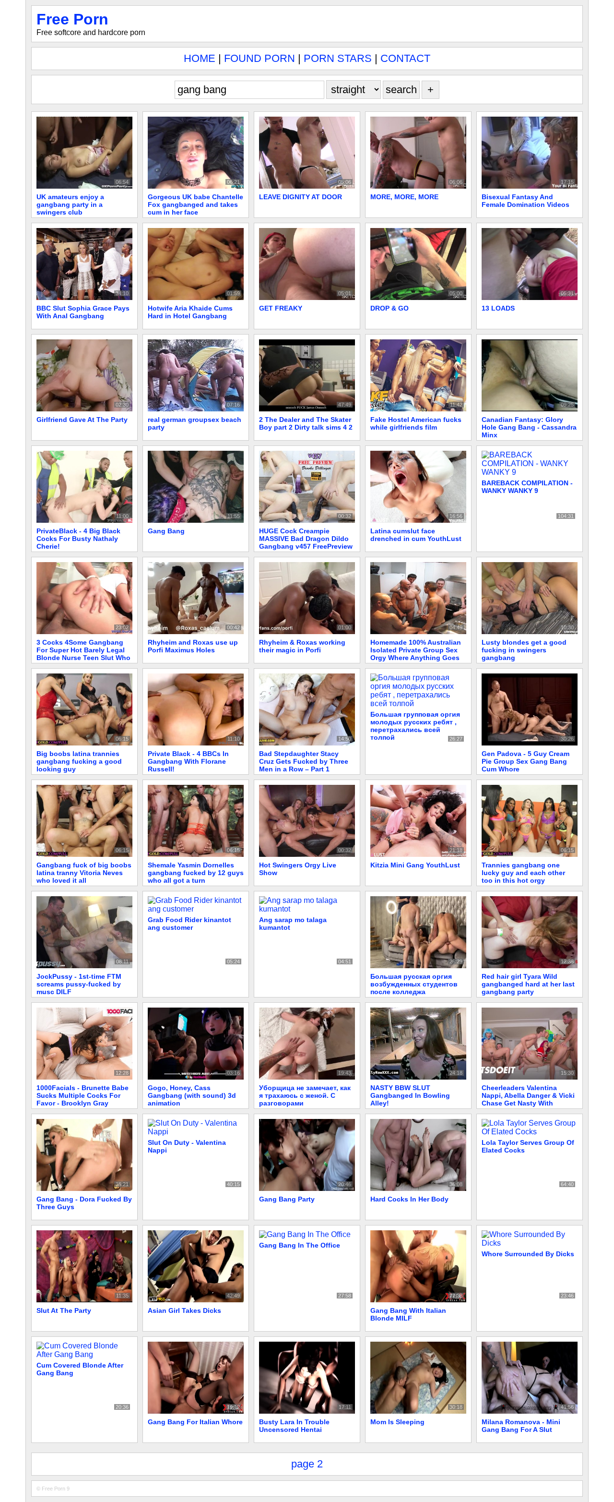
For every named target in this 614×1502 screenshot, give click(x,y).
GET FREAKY (280, 308)
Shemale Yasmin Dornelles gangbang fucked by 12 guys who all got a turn (196, 872)
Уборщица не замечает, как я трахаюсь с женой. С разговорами (305, 1095)
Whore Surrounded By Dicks (528, 1254)
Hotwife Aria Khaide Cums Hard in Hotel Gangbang (190, 312)
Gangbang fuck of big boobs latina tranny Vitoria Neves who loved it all (83, 872)
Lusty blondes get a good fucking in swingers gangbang (524, 649)
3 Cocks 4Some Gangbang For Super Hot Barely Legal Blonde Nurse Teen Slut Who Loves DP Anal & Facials (83, 653)
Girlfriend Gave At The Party (82, 419)
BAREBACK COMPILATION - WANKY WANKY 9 (527, 486)
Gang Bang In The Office (299, 1245)
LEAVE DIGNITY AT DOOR (300, 197)
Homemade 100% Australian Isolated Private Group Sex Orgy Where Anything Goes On (415, 653)
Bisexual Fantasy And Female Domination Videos (525, 200)
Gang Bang (166, 531)
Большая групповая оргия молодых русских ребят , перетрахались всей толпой (415, 725)
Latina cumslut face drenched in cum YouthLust (415, 534)
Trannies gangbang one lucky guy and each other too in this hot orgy (523, 872)
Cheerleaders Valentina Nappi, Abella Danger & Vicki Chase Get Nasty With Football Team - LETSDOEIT (528, 1099)
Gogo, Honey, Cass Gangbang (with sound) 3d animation (192, 1095)
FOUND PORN (259, 58)
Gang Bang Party (287, 1199)
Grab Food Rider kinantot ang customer (189, 923)
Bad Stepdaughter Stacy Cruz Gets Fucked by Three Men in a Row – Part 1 (303, 761)
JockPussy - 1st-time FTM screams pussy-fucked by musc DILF (78, 984)
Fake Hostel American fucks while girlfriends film (415, 423)
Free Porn (72, 19)
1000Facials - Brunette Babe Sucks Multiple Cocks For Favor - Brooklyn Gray (82, 1095)
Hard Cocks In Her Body (409, 1199)
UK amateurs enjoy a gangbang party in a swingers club (70, 204)
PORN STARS (338, 58)
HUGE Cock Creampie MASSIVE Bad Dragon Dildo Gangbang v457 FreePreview (306, 538)
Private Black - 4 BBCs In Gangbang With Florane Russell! (188, 761)
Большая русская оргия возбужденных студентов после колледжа (414, 984)
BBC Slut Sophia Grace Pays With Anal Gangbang (83, 312)
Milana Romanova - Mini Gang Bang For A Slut (521, 1425)
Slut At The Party (63, 1310)
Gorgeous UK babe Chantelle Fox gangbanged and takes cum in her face (195, 204)
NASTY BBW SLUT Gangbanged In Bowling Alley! (410, 1095)
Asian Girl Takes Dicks (184, 1310)
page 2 (307, 1464)
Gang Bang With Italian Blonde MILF (408, 1314)
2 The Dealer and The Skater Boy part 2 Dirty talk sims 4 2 (306, 423)
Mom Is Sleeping (397, 1422)
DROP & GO (389, 308)
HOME (199, 58)
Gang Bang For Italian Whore (195, 1422)
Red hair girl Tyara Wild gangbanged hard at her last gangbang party (528, 984)
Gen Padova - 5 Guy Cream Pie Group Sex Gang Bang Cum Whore (525, 761)
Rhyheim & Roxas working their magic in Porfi (302, 646)
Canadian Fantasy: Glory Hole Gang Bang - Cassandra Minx (529, 427)
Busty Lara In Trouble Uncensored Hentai (294, 1425)
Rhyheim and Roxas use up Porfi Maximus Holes (193, 646)
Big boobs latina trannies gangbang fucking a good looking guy (79, 761)
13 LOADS (498, 308)
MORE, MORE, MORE (404, 197)
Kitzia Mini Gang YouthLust (415, 865)
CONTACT (405, 58)
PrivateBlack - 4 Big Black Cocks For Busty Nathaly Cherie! (78, 538)
